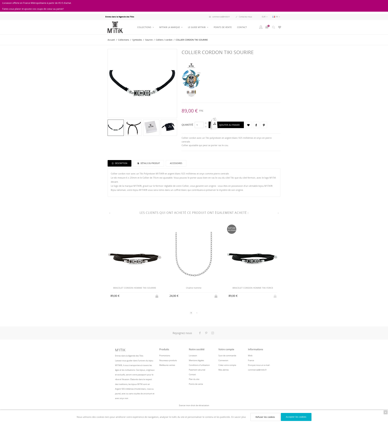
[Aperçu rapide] (129, 296)
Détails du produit (150, 163)
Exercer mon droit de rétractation (194, 405)
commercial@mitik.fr (219, 16)
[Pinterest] (264, 125)
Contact (242, 27)
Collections (144, 27)
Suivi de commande (227, 355)
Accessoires (176, 163)
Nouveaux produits (168, 360)
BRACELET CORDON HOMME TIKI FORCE (252, 287)
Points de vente (223, 27)
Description (120, 163)
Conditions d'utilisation (199, 365)
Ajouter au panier (229, 124)
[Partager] (256, 125)
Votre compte (226, 349)
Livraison (193, 355)
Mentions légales (196, 360)
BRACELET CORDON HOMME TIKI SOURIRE (134, 287)
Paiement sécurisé (197, 369)
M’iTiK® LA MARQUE (170, 27)
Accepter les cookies (296, 416)
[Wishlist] (279, 27)
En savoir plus (238, 416)
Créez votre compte (227, 365)
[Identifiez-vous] (261, 27)
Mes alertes (223, 369)
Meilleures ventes (167, 365)
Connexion (223, 360)
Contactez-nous (244, 16)
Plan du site (194, 379)
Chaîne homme (193, 287)
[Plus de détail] (134, 295)
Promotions (164, 355)
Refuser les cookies (265, 417)
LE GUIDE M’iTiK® (197, 27)
